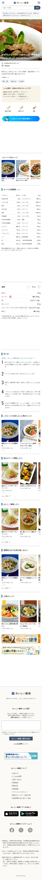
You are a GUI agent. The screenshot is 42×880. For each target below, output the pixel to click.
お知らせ (15, 773)
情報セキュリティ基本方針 (21, 795)
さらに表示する (21, 99)
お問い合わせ (15, 717)
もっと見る (5, 496)
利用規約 (15, 783)
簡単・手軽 (5, 81)
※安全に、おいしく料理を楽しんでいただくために (17, 358)
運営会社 (15, 786)
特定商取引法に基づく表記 (21, 798)
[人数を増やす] (38, 286)
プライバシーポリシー (20, 792)
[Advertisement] (21, 137)
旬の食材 (21, 81)
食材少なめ (13, 81)
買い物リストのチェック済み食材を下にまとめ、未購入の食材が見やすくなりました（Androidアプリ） (21, 14)
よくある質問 (18, 744)
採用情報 (15, 789)
